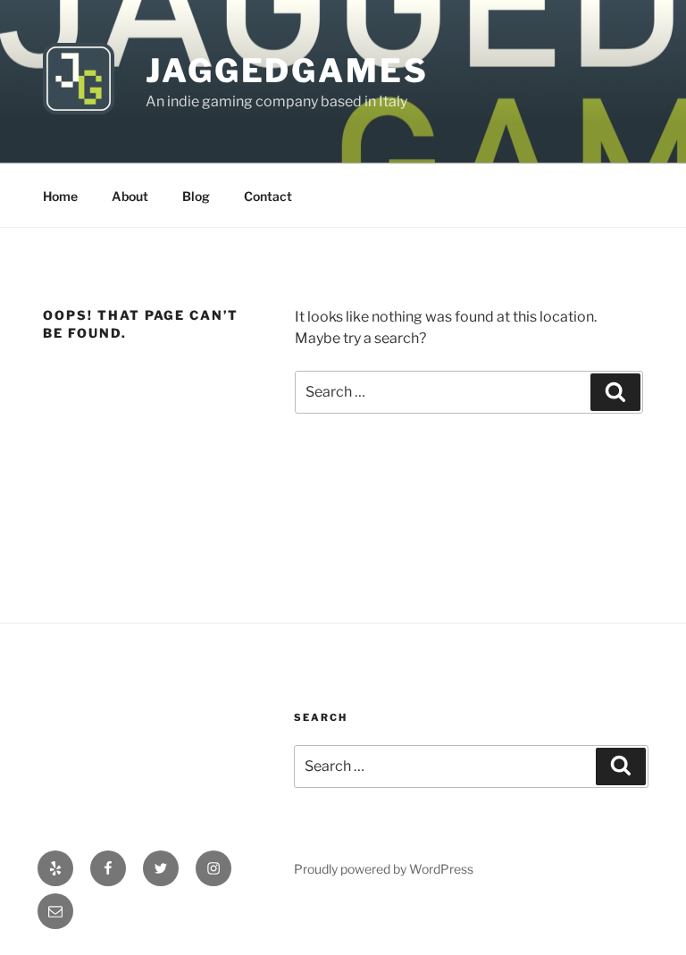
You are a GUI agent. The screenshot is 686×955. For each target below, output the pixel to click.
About (130, 196)
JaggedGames (287, 70)
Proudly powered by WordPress (383, 868)
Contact (268, 196)
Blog (196, 196)
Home (60, 196)
